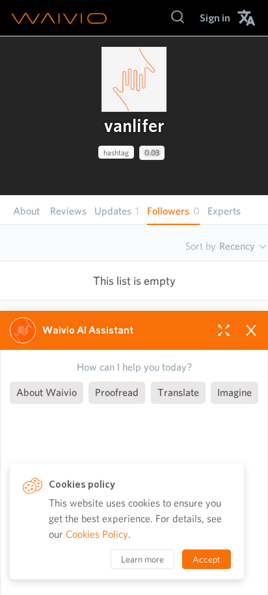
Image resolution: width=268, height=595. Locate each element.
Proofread (117, 392)
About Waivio (46, 392)
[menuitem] (215, 18)
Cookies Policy (97, 534)
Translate (178, 392)
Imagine (234, 392)
